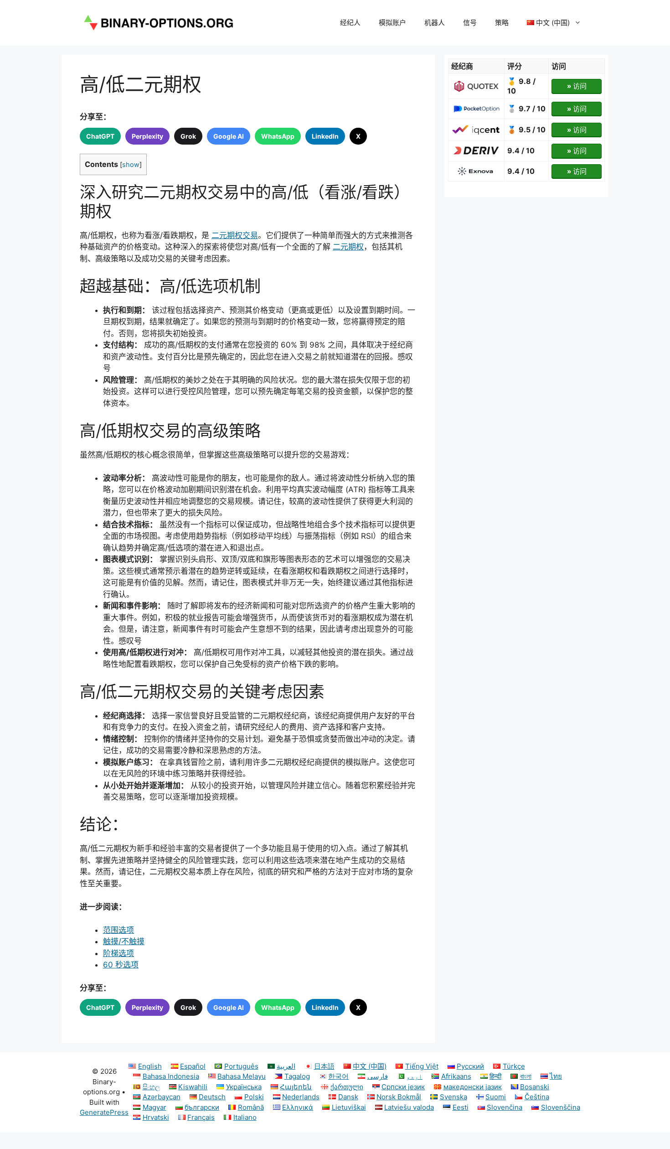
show (130, 165)
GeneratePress (104, 1112)
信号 (470, 22)
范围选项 (118, 930)
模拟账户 (392, 22)
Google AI (228, 136)
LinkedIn (325, 136)
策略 (502, 22)
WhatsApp (277, 136)
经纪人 (350, 22)
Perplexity (147, 136)
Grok (188, 136)
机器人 (434, 22)
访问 (577, 86)
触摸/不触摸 (123, 941)
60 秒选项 (121, 964)
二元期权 (348, 246)
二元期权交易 (234, 235)
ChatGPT (100, 136)
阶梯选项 (118, 953)
